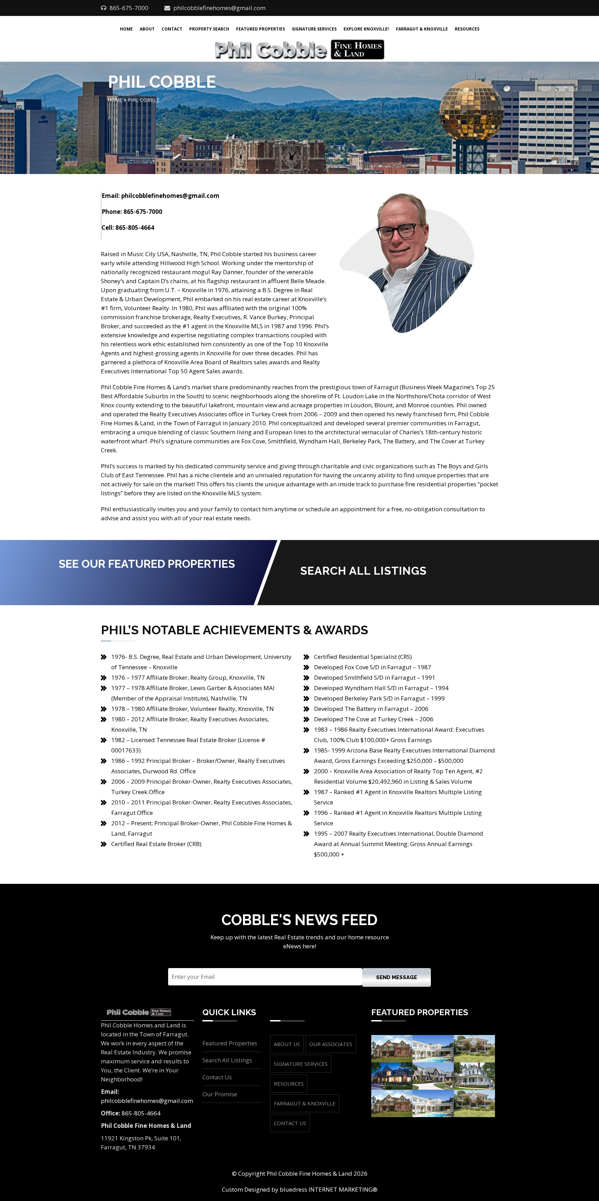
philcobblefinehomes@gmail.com (219, 8)
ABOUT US (287, 1044)
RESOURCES (289, 1083)
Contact (172, 29)
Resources (467, 29)
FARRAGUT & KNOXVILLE (305, 1103)
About (147, 29)
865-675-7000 (142, 212)
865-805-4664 (134, 228)
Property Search (209, 29)
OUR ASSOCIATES (330, 1044)
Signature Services (314, 29)
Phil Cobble (143, 100)
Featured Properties (260, 29)
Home (126, 29)
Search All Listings (227, 1060)
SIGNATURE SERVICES (301, 1063)
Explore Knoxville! (366, 29)
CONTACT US (290, 1123)
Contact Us (217, 1077)
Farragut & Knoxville (422, 29)
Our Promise (219, 1094)
